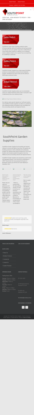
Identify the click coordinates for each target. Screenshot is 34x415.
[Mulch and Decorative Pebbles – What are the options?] (6, 170)
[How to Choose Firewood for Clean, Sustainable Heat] (17, 170)
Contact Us (6, 262)
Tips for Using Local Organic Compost (27, 176)
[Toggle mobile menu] (31, 9)
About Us (5, 252)
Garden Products (7, 265)
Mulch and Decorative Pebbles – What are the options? (5, 177)
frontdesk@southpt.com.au (24, 297)
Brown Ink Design (27, 317)
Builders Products (7, 256)
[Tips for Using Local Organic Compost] (27, 170)
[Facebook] (26, 307)
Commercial (6, 259)
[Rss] (23, 307)
